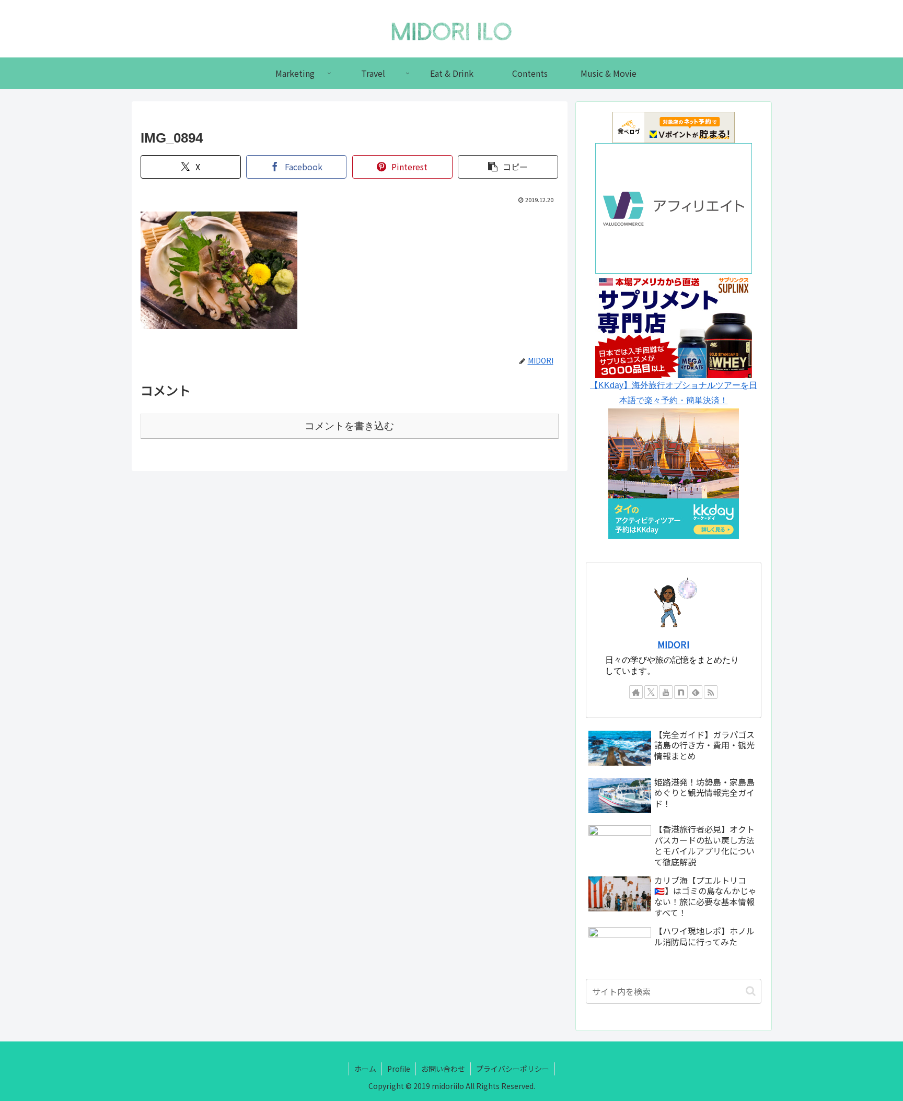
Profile (398, 1068)
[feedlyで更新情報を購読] (695, 692)
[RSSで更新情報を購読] (710, 692)
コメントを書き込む (349, 425)
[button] (508, 167)
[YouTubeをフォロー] (666, 692)
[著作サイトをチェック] (636, 692)
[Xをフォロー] (651, 692)
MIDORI (673, 644)
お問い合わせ (443, 1068)
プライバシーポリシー (512, 1068)
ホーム (365, 1068)
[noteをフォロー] (681, 692)
